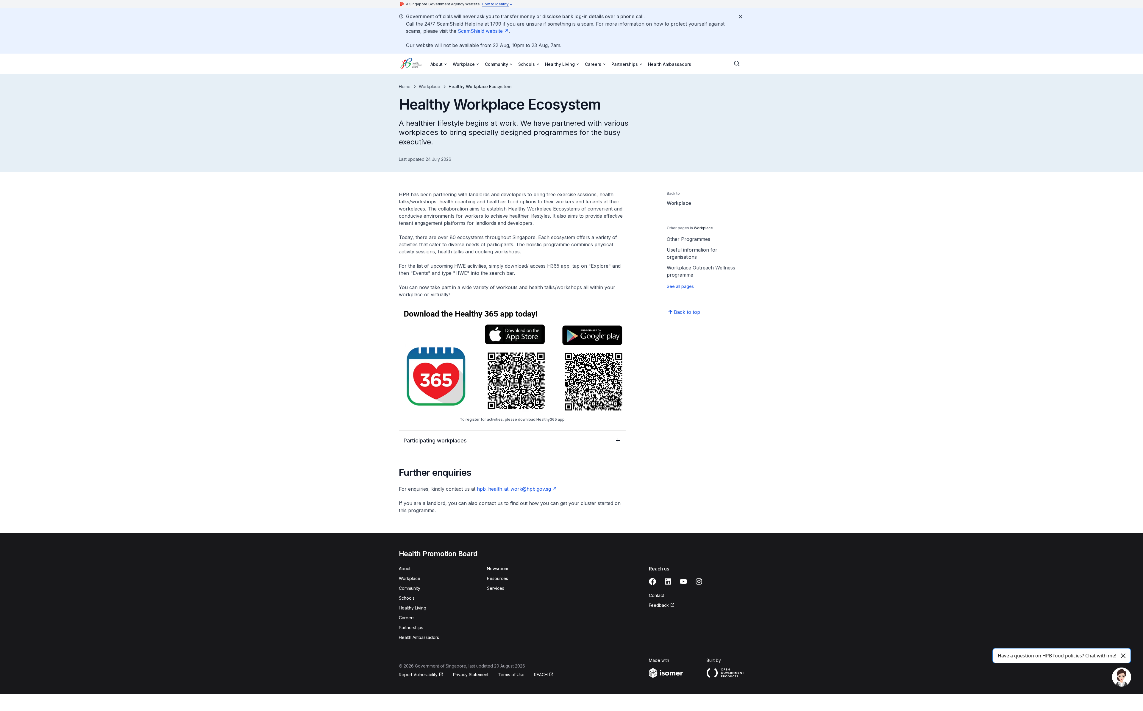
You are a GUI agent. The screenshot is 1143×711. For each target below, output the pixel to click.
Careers (407, 617)
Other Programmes (688, 239)
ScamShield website (480, 31)
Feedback (659, 605)
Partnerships (411, 627)
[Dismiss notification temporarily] (740, 17)
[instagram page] (698, 581)
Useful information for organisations (692, 253)
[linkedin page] (668, 581)
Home (404, 86)
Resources (497, 578)
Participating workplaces (435, 440)
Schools (407, 598)
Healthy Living (412, 607)
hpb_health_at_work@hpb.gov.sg (514, 489)
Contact (656, 595)
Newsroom (497, 568)
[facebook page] (652, 581)
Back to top (687, 312)
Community (409, 588)
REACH (541, 674)
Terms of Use (511, 674)
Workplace (429, 86)
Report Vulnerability (418, 674)
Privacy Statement (470, 674)
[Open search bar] (737, 64)
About (404, 568)
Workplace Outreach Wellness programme (701, 271)
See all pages (680, 286)
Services (495, 588)
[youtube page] (683, 581)
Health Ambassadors (669, 64)
